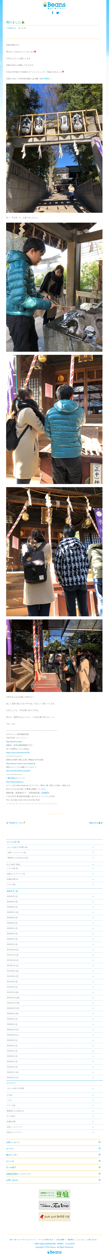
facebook (52, 12)
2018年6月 (11, 918)
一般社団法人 (11, 778)
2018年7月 (11, 912)
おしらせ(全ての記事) (15, 847)
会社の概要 (60, 1240)
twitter (57, 12)
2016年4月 (11, 1024)
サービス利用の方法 (46, 1240)
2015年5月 (11, 1040)
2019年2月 (11, 896)
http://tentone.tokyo (14, 741)
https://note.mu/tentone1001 (18, 752)
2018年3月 (11, 934)
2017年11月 (11, 955)
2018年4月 (11, 928)
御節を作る (93, 823)
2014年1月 (11, 1072)
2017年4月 (11, 982)
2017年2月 (11, 987)
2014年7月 (11, 1051)
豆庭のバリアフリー (14, 874)
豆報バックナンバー (15, 853)
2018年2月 (11, 939)
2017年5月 (11, 976)
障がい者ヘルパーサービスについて (22, 1240)
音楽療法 (45, 793)
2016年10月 (11, 1008)
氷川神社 (45, 79)
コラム (9, 884)
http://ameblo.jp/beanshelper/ (18, 771)
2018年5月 (11, 923)
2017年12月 (11, 950)
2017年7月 (11, 966)
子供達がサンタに (14, 823)
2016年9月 (11, 1014)
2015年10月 (11, 1035)
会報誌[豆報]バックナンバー (18, 1174)
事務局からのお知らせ (16, 858)
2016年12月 (11, 998)
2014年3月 (11, 1062)
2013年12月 (11, 1078)
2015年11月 (11, 1030)
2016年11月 (11, 1003)
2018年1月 (11, 944)
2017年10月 (11, 960)
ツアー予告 (11, 868)
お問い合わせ (12, 1180)
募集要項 (71, 1240)
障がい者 (44, 785)
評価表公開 (11, 879)
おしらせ (10, 1161)
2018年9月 (11, 902)
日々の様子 (11, 864)
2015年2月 (11, 1046)
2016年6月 (11, 1019)
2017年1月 (11, 992)
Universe (24, 785)
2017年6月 (11, 971)
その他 (23, 28)
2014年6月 (11, 1056)
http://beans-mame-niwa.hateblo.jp (20, 763)
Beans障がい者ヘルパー (54, 1252)
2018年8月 (11, 907)
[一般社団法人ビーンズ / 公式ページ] (54, 5)
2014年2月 (11, 1067)
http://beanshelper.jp (14, 782)
